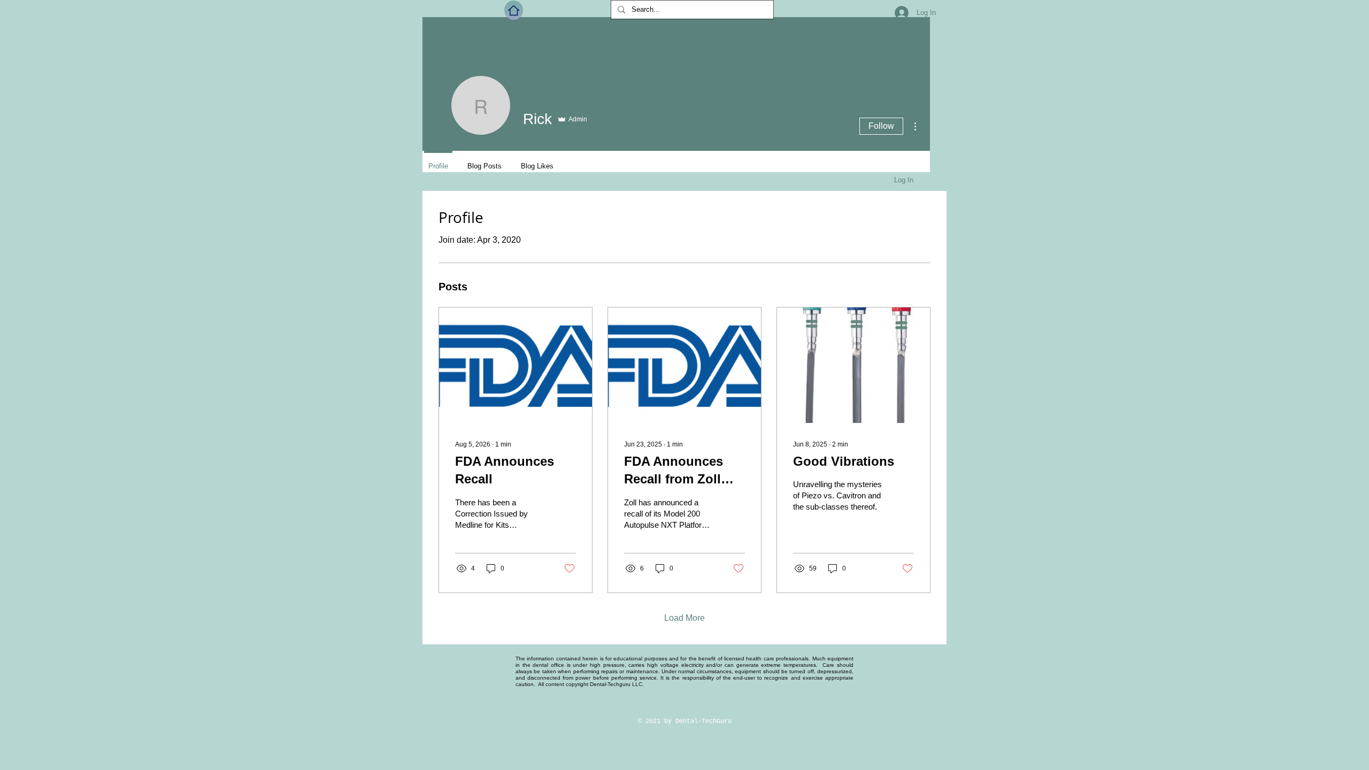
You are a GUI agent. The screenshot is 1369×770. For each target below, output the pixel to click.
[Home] (513, 10)
